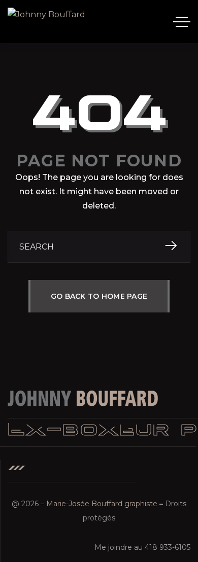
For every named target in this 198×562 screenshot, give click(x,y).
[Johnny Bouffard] (46, 22)
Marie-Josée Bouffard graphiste (101, 503)
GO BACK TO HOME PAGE (99, 296)
